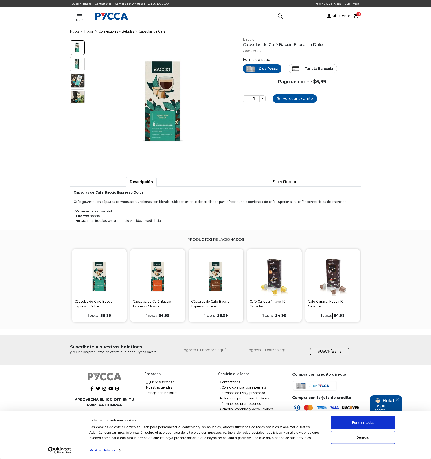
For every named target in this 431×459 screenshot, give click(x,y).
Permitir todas (363, 422)
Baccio (249, 39)
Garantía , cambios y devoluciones (246, 409)
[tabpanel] (215, 206)
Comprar (295, 98)
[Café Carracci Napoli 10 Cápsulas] (332, 276)
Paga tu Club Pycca (328, 3)
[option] (99, 285)
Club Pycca (351, 3)
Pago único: (291, 81)
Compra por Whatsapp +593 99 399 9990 (142, 3)
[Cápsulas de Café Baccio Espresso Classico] (157, 276)
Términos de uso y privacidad (242, 393)
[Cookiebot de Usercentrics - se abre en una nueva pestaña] (59, 450)
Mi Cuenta (341, 16)
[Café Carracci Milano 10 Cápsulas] (274, 276)
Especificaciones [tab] (286, 182)
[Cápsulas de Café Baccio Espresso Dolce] (99, 276)
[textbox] (224, 16)
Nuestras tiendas (159, 387)
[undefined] (162, 101)
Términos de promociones (240, 404)
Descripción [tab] (141, 182)
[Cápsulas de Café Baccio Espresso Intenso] (216, 276)
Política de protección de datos (244, 398)
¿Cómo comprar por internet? (243, 387)
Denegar (363, 437)
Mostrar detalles (102, 450)
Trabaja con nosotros (162, 393)
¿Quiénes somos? (160, 382)
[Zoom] (77, 47)
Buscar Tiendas (81, 3)
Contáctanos (103, 3)
